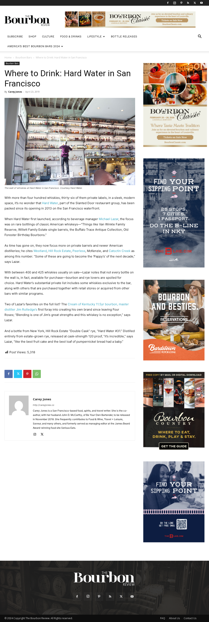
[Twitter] (195, 3)
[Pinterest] (181, 3)
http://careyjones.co (43, 405)
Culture (48, 36)
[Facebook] (168, 3)
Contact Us (190, 618)
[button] (200, 37)
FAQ (162, 618)
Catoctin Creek (119, 251)
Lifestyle (94, 36)
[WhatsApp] (37, 374)
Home (8, 57)
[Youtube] (201, 3)
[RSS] (188, 3)
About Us (174, 618)
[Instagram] (174, 3)
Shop (32, 36)
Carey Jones (15, 91)
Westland (40, 251)
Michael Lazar (108, 219)
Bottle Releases (124, 36)
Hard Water (50, 203)
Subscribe (15, 36)
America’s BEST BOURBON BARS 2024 (33, 46)
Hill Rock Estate (59, 251)
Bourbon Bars (24, 57)
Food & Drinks (70, 36)
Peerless (78, 251)
